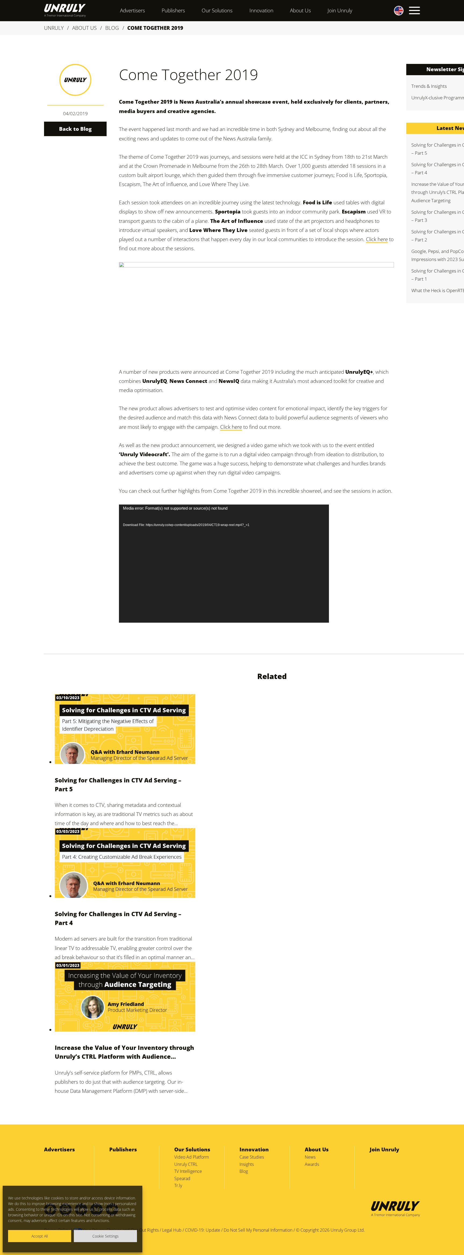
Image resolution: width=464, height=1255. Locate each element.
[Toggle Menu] (414, 10)
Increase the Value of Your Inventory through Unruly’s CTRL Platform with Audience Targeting (124, 1052)
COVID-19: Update (202, 1230)
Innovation (261, 10)
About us (84, 27)
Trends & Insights (429, 86)
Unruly (54, 27)
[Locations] (394, 10)
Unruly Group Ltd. (348, 1230)
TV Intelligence (188, 1171)
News (310, 1157)
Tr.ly (178, 1185)
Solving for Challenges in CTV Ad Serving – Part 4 (118, 918)
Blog (112, 27)
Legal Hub (172, 1230)
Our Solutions (217, 10)
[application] (224, 564)
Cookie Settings (105, 1236)
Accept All (39, 1236)
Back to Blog (75, 128)
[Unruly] (65, 10)
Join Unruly (340, 10)
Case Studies (252, 1157)
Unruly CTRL (186, 1164)
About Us (300, 10)
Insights (247, 1164)
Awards (312, 1164)
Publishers (173, 10)
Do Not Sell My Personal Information (258, 1230)
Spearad (182, 1178)
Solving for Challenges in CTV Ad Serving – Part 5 (118, 784)
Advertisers (132, 10)
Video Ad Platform (191, 1157)
